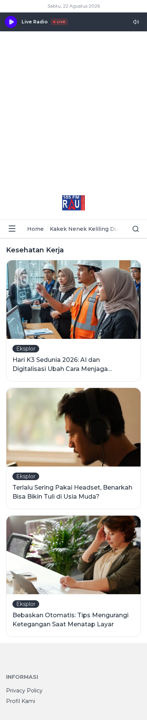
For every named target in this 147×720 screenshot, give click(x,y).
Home (35, 229)
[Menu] (12, 228)
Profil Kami (20, 701)
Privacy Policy (24, 690)
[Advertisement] (73, 108)
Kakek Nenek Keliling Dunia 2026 (96, 229)
